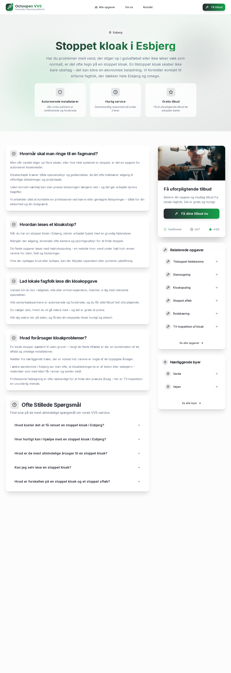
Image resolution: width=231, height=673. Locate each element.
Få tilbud (216, 7)
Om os (129, 7)
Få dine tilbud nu (194, 213)
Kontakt (148, 7)
